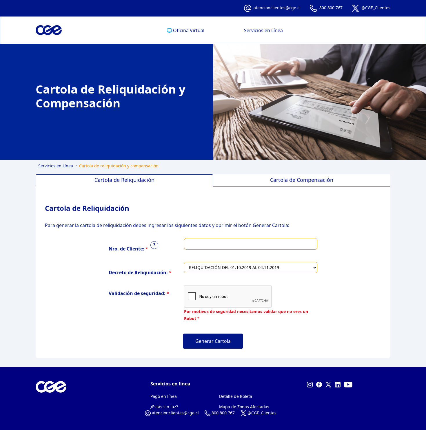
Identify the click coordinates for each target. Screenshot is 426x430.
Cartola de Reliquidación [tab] (124, 179)
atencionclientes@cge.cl (277, 7)
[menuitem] (186, 30)
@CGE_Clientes (375, 7)
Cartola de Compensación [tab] (301, 179)
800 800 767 (331, 7)
